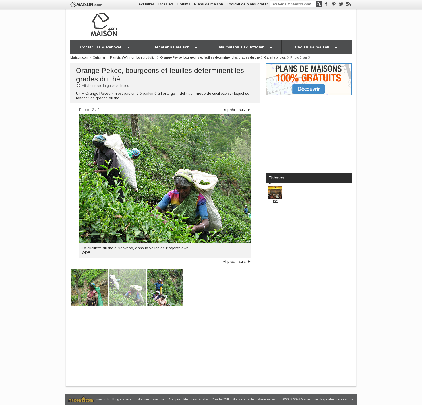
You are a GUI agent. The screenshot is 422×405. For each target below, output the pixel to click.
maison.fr (102, 399)
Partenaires (266, 399)
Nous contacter (244, 399)
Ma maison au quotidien (241, 47)
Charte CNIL (221, 399)
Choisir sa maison (312, 47)
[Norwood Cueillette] (165, 287)
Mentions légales (196, 399)
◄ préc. (229, 110)
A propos (174, 399)
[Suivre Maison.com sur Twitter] (341, 4)
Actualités (146, 4)
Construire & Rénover (101, 47)
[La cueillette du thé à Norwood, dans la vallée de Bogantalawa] (127, 287)
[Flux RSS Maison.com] (349, 4)
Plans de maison (208, 4)
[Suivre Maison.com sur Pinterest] (334, 4)
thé (275, 201)
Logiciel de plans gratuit (247, 4)
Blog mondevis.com (151, 399)
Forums (183, 4)
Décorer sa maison (171, 47)
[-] (89, 287)
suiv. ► (245, 110)
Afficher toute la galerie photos (105, 86)
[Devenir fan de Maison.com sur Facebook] (326, 4)
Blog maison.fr (123, 399)
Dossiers (166, 4)
